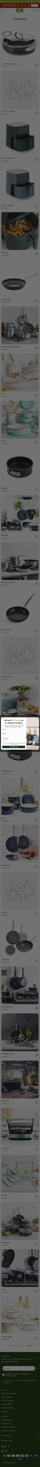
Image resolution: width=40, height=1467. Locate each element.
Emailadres (4, 733)
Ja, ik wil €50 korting (13, 746)
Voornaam (4, 729)
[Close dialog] (38, 718)
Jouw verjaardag (5, 738)
